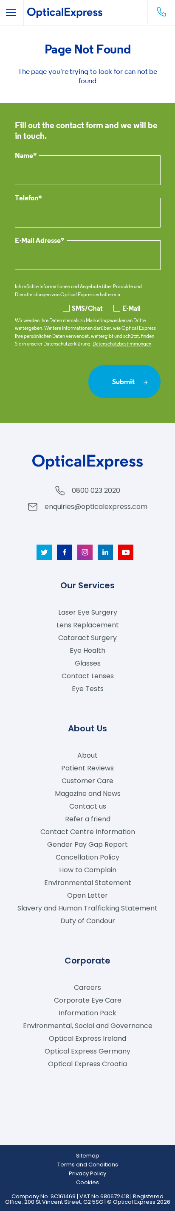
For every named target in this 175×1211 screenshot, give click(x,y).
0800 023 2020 (96, 490)
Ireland (87, 1038)
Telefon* (28, 198)
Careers (87, 987)
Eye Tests (88, 689)
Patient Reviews (87, 768)
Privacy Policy (87, 1173)
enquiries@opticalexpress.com (96, 506)
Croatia (87, 1064)
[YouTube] (125, 552)
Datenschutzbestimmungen (122, 343)
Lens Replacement (87, 625)
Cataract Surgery (87, 638)
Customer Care (87, 781)
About (87, 755)
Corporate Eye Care (87, 1000)
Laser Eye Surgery (87, 612)
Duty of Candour (87, 921)
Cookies (87, 1182)
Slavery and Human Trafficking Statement (87, 908)
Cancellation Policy (87, 857)
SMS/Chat (87, 308)
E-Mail (131, 308)
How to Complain (87, 870)
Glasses (88, 663)
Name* (26, 156)
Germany (87, 1051)
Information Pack (87, 1013)
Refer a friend (87, 819)
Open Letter (87, 895)
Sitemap (87, 1156)
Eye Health (87, 650)
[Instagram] (85, 552)
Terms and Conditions (87, 1164)
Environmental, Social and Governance (87, 1026)
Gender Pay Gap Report (87, 844)
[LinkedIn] (105, 552)
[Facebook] (64, 552)
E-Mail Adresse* (40, 241)
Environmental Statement (87, 883)
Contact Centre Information (87, 832)
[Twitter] (44, 552)
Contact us (87, 806)
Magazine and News (88, 793)
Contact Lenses (88, 676)
